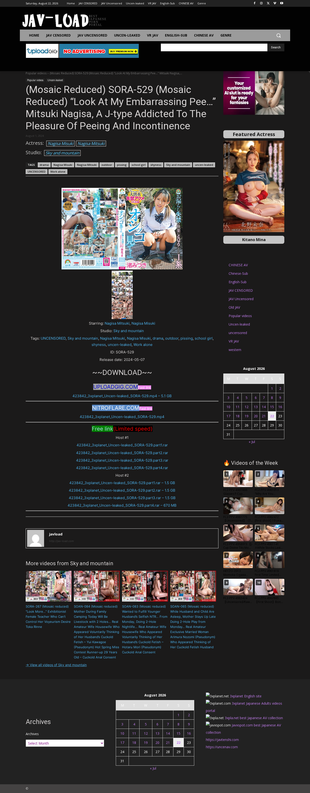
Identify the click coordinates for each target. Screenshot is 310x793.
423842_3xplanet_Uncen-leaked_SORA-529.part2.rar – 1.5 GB (122, 490)
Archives (32, 734)
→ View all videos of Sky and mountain (56, 665)
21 (264, 416)
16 (280, 406)
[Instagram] (261, 3)
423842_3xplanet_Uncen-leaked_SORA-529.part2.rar (122, 452)
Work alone (57, 171)
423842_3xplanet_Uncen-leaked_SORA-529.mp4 (122, 416)
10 (228, 406)
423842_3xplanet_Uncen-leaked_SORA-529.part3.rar (122, 460)
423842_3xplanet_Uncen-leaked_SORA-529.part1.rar (122, 445)
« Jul (252, 441)
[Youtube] (281, 3)
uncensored (238, 332)
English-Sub (238, 282)
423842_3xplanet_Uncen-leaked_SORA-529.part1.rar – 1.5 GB (122, 482)
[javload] (35, 538)
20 (256, 416)
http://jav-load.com (61, 541)
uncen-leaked (204, 165)
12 (246, 406)
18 (238, 416)
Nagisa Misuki (60, 143)
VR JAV (234, 341)
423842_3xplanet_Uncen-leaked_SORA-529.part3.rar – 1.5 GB (122, 498)
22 (272, 416)
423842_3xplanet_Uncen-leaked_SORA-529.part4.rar (122, 467)
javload (55, 534)
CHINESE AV (238, 265)
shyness (155, 165)
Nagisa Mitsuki (91, 143)
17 (228, 416)
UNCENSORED (37, 171)
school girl (139, 165)
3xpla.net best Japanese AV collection (254, 718)
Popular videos (36, 73)
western (235, 349)
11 (238, 406)
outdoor (106, 165)
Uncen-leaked (55, 80)
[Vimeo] (275, 3)
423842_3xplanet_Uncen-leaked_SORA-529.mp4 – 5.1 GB (122, 396)
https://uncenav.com (222, 747)
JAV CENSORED (241, 290)
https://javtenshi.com (222, 739)
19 (246, 416)
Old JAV (234, 307)
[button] (278, 35)
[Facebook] (254, 3)
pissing (122, 165)
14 (264, 406)
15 (272, 406)
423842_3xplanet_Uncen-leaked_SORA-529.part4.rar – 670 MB (122, 505)
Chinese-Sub (238, 273)
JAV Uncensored (241, 299)
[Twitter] (268, 3)
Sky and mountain (62, 153)
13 (256, 406)
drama (44, 165)
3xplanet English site (246, 696)
